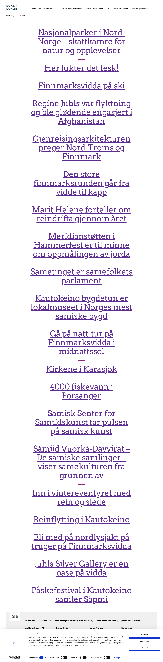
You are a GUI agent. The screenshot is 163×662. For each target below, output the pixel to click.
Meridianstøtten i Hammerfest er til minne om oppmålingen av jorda (81, 245)
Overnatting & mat (94, 9)
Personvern (45, 621)
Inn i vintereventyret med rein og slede (81, 497)
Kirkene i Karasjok (81, 369)
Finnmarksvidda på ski (81, 85)
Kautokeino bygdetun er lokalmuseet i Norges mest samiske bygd (81, 307)
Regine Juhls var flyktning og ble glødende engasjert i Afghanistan (81, 112)
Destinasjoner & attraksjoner (43, 9)
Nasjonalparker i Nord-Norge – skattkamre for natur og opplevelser (81, 41)
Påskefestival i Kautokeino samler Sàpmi (81, 594)
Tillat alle (144, 635)
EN (23, 16)
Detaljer (117, 658)
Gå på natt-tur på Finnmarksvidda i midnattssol (81, 342)
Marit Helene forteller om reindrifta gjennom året (81, 214)
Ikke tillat (144, 648)
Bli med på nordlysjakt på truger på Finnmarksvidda (81, 541)
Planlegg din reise (140, 9)
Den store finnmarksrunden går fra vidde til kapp (81, 183)
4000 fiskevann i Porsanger (81, 391)
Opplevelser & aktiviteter (71, 9)
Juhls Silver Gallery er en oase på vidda (81, 568)
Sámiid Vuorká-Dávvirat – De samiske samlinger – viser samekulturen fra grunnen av (81, 462)
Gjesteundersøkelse (130, 621)
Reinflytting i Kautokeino (81, 519)
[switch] (64, 657)
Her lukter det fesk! (81, 68)
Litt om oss (29, 621)
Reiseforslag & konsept (117, 9)
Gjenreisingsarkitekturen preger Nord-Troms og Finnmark (81, 147)
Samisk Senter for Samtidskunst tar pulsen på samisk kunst (81, 422)
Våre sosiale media (106, 621)
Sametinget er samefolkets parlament (81, 276)
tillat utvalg (144, 641)
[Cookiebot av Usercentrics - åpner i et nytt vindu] (14, 657)
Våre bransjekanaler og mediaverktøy (73, 621)
